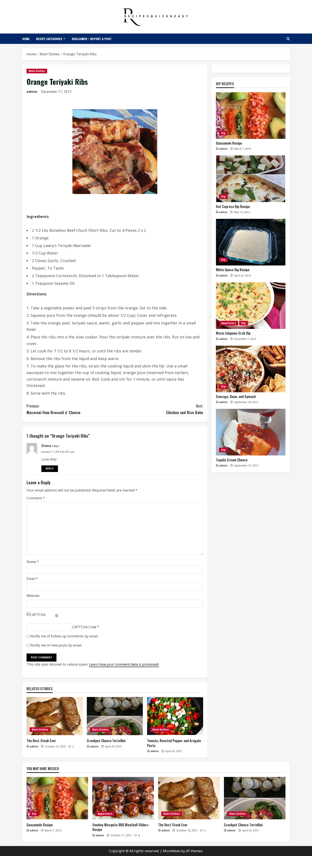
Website (33, 595)
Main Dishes (37, 71)
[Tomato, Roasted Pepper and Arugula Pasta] (175, 716)
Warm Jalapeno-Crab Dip (233, 333)
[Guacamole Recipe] (250, 115)
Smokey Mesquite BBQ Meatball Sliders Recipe (120, 827)
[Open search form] (288, 39)
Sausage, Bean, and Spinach (236, 396)
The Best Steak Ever (41, 740)
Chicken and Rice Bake (184, 409)
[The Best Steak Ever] (55, 716)
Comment (36, 498)
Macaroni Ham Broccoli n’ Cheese (53, 409)
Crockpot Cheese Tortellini (106, 740)
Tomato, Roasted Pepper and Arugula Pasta (174, 743)
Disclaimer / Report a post (92, 38)
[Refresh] (57, 614)
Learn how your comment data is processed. (124, 664)
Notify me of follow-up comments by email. (64, 636)
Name (33, 561)
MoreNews (171, 851)
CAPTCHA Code (84, 627)
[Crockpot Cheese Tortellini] (115, 716)
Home (26, 38)
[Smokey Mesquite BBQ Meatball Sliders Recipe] (123, 798)
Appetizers (228, 323)
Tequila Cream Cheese (231, 459)
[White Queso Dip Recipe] (250, 242)
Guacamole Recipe (229, 143)
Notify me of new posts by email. (56, 645)
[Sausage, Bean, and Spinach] (250, 369)
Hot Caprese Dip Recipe (233, 206)
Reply (50, 468)
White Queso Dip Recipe (232, 269)
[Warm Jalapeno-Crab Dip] (250, 305)
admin (32, 91)
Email (32, 578)
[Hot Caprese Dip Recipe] (250, 178)
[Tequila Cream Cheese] (250, 432)
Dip (223, 133)
